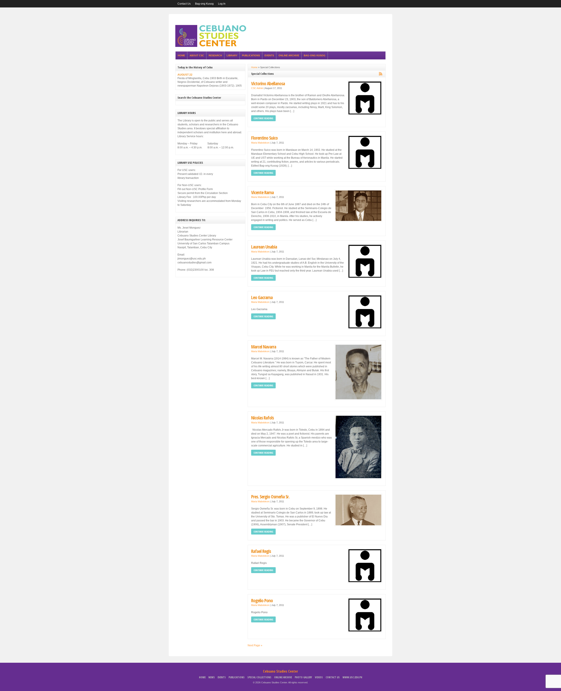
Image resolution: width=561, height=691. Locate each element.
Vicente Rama (262, 192)
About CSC (197, 55)
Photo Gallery (303, 677)
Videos (319, 677)
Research (215, 55)
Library (232, 55)
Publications (251, 55)
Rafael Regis (261, 551)
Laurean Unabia (264, 246)
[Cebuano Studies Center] (212, 46)
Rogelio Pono (262, 600)
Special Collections (259, 677)
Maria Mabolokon (260, 142)
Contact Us (184, 3)
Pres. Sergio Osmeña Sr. (270, 496)
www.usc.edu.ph (352, 677)
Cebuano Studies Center (280, 671)
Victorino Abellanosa (268, 83)
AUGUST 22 (185, 74)
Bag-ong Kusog (204, 3)
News (211, 677)
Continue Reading (263, 118)
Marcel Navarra (263, 346)
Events (269, 55)
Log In (221, 3)
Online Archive (289, 55)
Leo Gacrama (262, 297)
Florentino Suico (264, 138)
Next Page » (255, 645)
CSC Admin (257, 88)
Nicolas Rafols (262, 417)
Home (181, 55)
